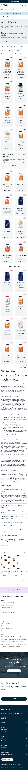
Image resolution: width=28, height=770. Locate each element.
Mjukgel (9, 50)
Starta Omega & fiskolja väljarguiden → (10, 41)
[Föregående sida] (21, 366)
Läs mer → (17, 29)
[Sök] (25, 9)
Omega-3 (4, 417)
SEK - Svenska (6, 759)
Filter (4, 53)
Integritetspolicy (12, 764)
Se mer (20, 13)
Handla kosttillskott (13, 671)
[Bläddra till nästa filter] (26, 47)
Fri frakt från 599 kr (15, 1)
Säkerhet (19, 764)
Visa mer (4, 615)
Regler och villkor (4, 764)
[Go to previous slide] (21, 580)
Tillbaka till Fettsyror (7, 16)
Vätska (18, 50)
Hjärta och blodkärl (11, 46)
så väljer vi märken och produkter (16, 454)
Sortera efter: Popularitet (19, 53)
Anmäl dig (14, 698)
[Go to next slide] (25, 580)
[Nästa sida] (25, 366)
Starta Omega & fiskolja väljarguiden (13, 164)
